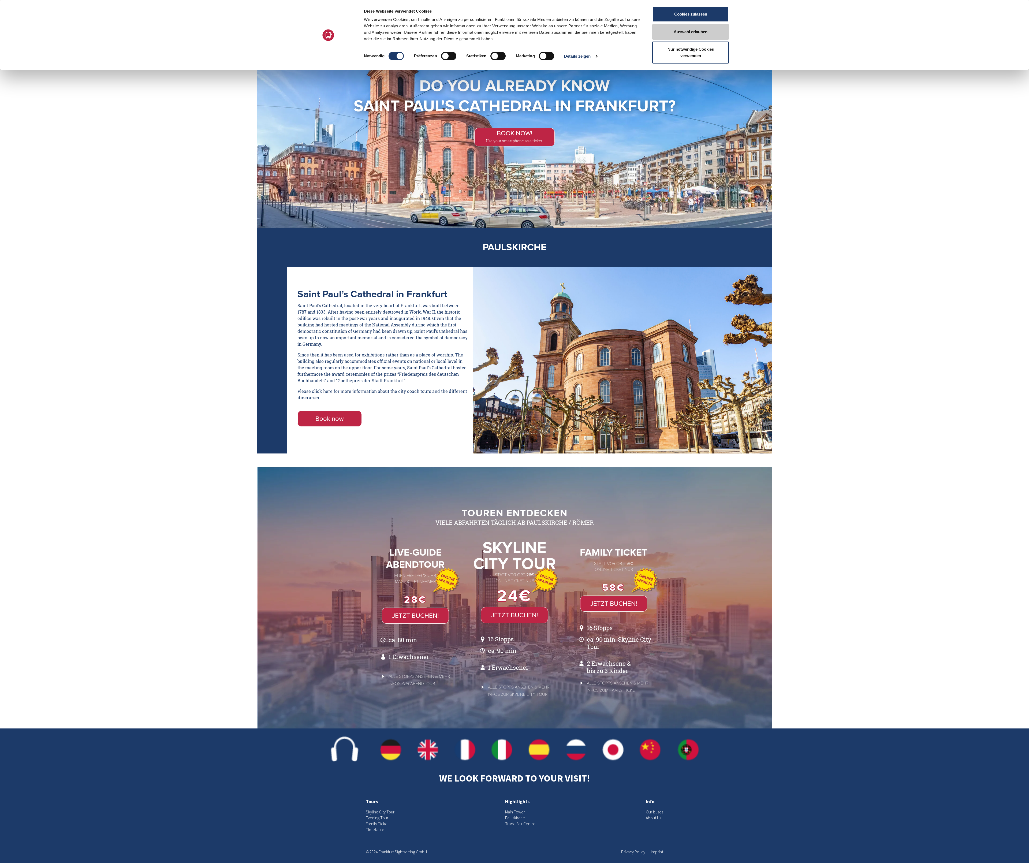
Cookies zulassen (690, 14)
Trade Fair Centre (520, 823)
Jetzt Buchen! (415, 616)
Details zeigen (577, 56)
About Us (653, 817)
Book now (329, 419)
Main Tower (515, 811)
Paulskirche (515, 817)
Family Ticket (377, 823)
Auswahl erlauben (690, 31)
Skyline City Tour (380, 811)
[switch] (448, 56)
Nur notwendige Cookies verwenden (691, 52)
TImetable (375, 829)
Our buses (654, 811)
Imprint (657, 851)
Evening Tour (377, 817)
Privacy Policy (633, 851)
